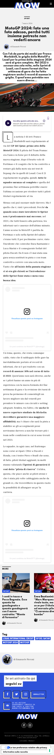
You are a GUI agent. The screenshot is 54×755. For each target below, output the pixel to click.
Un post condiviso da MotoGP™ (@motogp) (27, 347)
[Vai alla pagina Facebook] (23, 725)
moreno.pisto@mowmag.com (23, 708)
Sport (27, 18)
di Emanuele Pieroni (18, 47)
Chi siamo (23, 741)
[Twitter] (16, 694)
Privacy (31, 741)
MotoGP (6, 591)
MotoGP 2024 (10, 643)
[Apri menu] (51, 4)
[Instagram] (25, 694)
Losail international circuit (18, 639)
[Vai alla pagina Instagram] (30, 725)
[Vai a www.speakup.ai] (48, 118)
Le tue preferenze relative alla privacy (28, 747)
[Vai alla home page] (27, 5)
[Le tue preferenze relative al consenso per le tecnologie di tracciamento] (49, 750)
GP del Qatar (43, 639)
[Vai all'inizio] (27, 716)
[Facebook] (7, 694)
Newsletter (38, 694)
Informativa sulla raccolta (15, 752)
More (5, 569)
